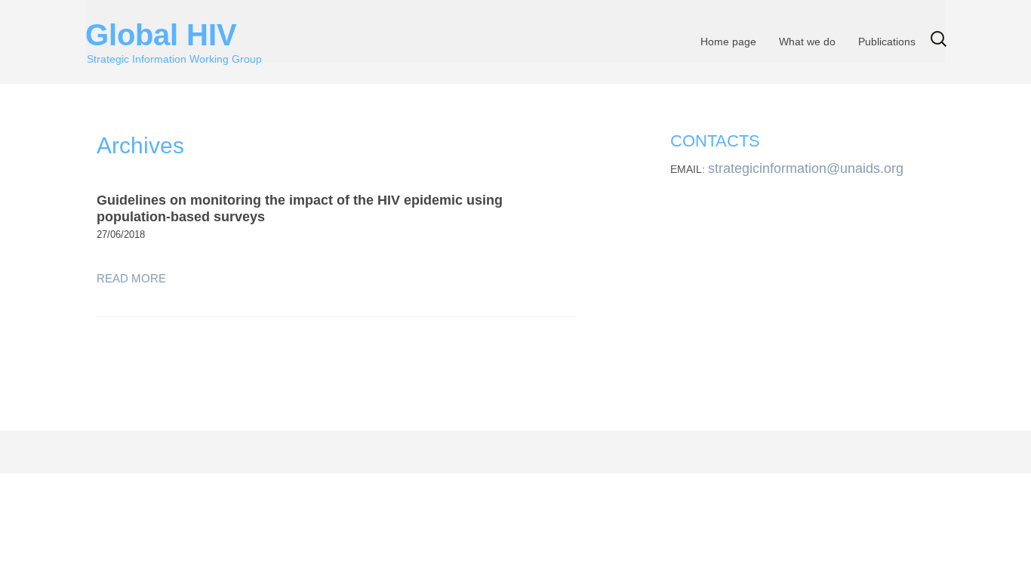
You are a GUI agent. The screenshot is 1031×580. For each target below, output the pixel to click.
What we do (807, 41)
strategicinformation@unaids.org (805, 168)
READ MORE (131, 278)
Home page (728, 41)
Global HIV (173, 30)
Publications (887, 41)
